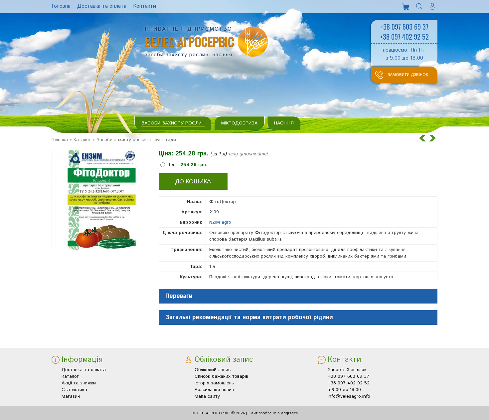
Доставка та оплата (84, 369)
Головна (60, 139)
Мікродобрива (239, 123)
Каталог (82, 139)
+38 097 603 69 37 (404, 26)
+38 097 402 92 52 (404, 36)
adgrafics (289, 413)
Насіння (284, 123)
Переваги (179, 296)
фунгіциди (164, 139)
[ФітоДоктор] (102, 200)
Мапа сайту (207, 396)
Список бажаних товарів (221, 376)
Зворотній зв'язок (347, 369)
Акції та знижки (79, 383)
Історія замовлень (214, 383)
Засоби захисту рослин (173, 123)
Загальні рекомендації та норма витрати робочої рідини (249, 317)
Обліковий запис (213, 369)
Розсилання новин (214, 389)
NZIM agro (220, 222)
